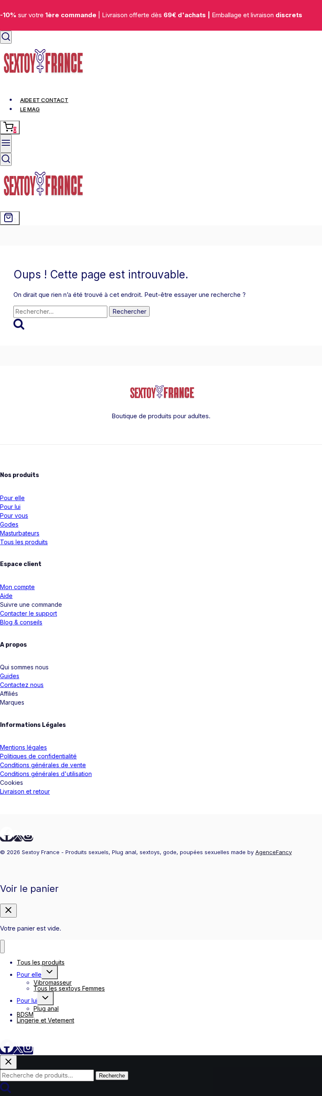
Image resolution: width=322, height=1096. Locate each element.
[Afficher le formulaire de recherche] (6, 37)
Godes (9, 524)
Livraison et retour (25, 791)
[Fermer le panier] (8, 911)
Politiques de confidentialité (38, 756)
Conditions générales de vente (43, 764)
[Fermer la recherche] (8, 1062)
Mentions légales (23, 747)
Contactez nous (22, 684)
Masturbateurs (19, 533)
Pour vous (14, 515)
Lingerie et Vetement (45, 1020)
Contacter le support (28, 613)
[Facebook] (6, 838)
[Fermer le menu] (2, 947)
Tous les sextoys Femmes (69, 988)
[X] (18, 838)
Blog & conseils (21, 622)
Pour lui (10, 506)
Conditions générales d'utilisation (46, 773)
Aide (6, 595)
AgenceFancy (273, 852)
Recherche (112, 1075)
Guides (9, 675)
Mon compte (17, 586)
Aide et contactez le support (41, 1034)
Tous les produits (24, 541)
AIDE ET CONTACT (44, 100)
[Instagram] (28, 838)
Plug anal (46, 1008)
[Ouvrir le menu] (6, 143)
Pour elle (12, 497)
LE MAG (30, 109)
